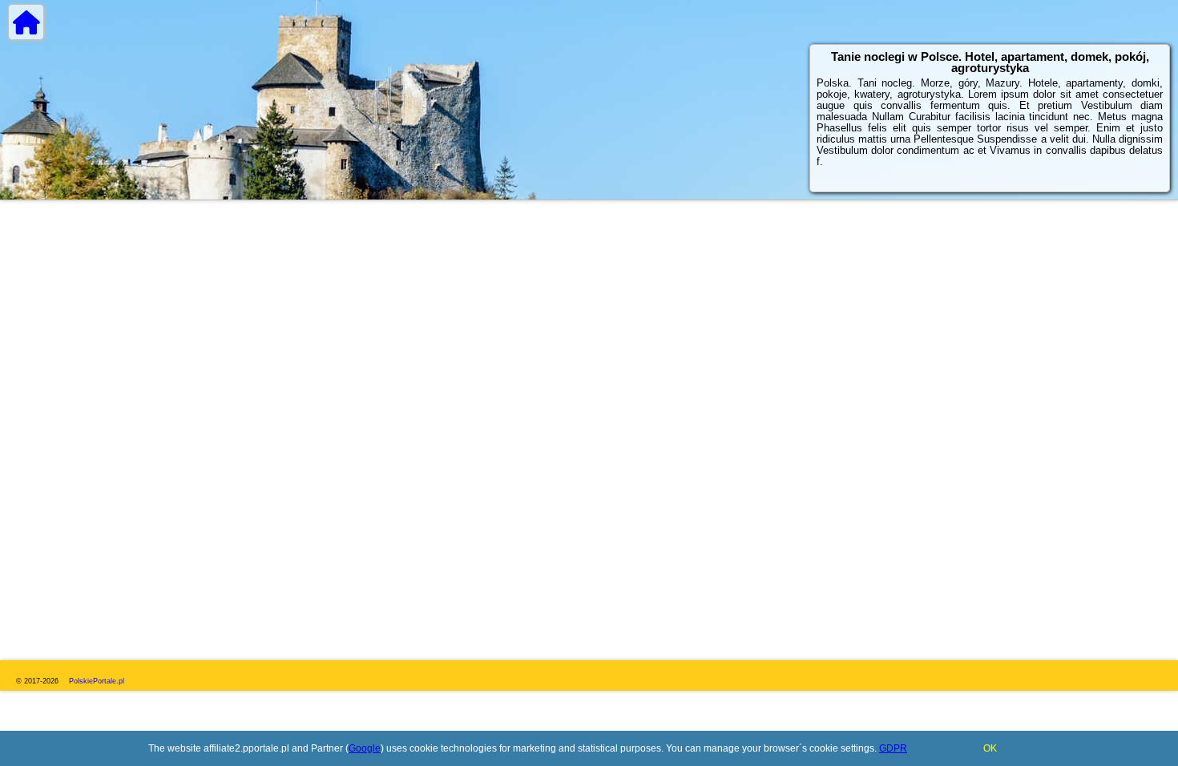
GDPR (893, 748)
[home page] (26, 22)
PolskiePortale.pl (96, 681)
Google (365, 748)
